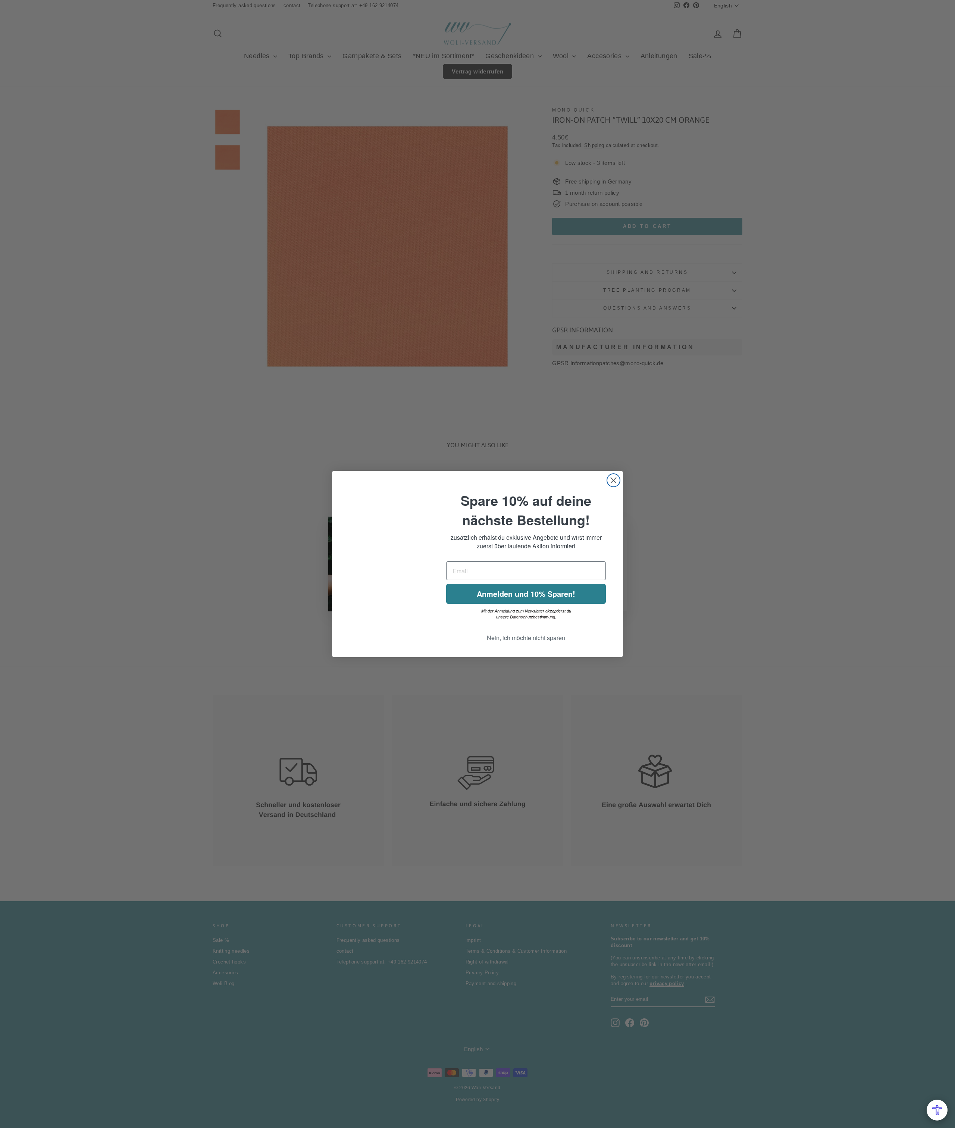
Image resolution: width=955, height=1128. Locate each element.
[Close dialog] (613, 480)
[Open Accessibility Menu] (937, 1110)
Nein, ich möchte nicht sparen (526, 637)
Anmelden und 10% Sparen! (526, 593)
